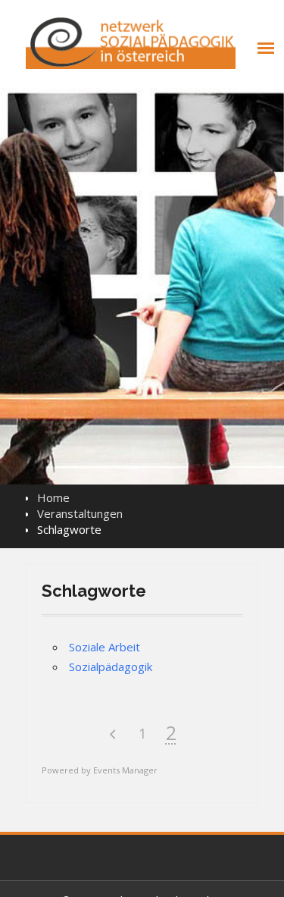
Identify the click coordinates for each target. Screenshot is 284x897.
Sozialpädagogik (110, 666)
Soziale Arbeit (104, 646)
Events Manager (125, 770)
